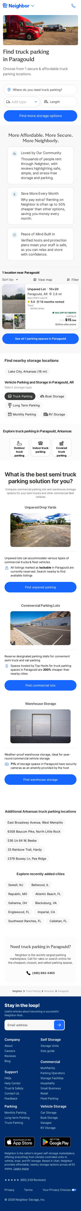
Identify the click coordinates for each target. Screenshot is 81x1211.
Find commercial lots (40, 685)
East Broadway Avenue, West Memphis (35, 822)
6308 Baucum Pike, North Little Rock (34, 831)
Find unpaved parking (40, 587)
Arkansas (49, 991)
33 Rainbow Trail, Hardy (25, 849)
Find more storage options (40, 116)
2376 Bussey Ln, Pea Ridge (27, 858)
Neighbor (17, 991)
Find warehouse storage (40, 779)
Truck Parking (33, 991)
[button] (21, 102)
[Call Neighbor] (73, 6)
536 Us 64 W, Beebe (22, 840)
